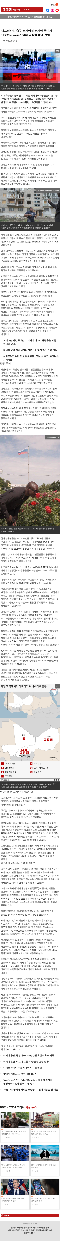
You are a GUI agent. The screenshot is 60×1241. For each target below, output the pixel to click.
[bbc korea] (30, 1215)
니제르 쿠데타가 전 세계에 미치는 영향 (22, 1067)
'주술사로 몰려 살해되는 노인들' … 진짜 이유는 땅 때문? (31, 1089)
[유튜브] (57, 10)
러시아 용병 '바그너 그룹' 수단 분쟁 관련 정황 (26, 1061)
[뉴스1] (54, 6)
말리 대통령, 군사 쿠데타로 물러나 (20, 1074)
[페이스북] (48, 10)
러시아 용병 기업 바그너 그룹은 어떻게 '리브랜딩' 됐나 (30, 350)
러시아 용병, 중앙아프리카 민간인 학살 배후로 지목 (28, 1055)
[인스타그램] (52, 10)
